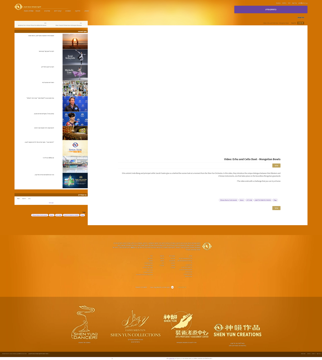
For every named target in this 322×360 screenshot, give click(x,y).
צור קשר (294, 3)
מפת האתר (303, 353)
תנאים (313, 353)
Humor (242, 200)
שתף (276, 165)
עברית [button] (305, 3)
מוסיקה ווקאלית (149, 263)
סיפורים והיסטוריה (148, 272)
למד (289, 3)
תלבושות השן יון (149, 265)
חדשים (162, 258)
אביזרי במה (150, 270)
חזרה (299, 23)
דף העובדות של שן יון (187, 267)
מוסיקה (151, 261)
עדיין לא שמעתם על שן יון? (185, 258)
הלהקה (77, 11)
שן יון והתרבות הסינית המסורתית (144, 274)
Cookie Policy (172, 358)
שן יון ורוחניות (188, 272)
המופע (86, 11)
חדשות (293, 23)
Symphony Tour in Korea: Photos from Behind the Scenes (32, 25)
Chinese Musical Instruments (228, 200)
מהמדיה (173, 268)
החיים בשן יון (189, 265)
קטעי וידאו (57, 11)
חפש (299, 3)
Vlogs (275, 200)
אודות (190, 256)
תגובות (38, 11)
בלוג (29, 198)
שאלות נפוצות (28, 11)
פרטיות (308, 353)
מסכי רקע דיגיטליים (148, 268)
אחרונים (47, 11)
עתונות (278, 3)
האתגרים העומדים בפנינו (185, 269)
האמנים (68, 11)
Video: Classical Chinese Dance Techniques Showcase (69, 25)
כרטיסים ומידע (270, 9)
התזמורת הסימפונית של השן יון (263, 200)
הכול (18, 198)
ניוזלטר (284, 3)
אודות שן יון (172, 261)
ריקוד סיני (150, 258)
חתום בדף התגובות (141, 287)
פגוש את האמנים (188, 274)
